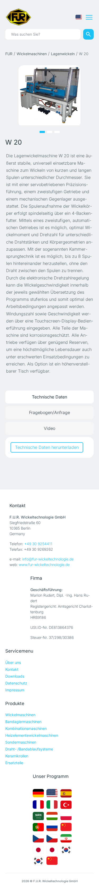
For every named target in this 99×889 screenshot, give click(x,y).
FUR (8, 53)
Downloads (14, 676)
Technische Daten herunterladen (47, 447)
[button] (42, 132)
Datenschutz (16, 683)
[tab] (49, 397)
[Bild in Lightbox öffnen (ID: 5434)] (49, 95)
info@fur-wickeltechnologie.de (48, 559)
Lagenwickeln (63, 53)
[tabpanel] (49, 447)
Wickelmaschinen (32, 53)
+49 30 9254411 (38, 543)
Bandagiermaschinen (23, 721)
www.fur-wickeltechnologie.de (44, 564)
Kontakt (11, 669)
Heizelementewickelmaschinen (31, 735)
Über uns (13, 662)
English (79, 17)
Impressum (14, 690)
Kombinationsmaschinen (26, 728)
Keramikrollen (16, 756)
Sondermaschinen (20, 742)
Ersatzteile (14, 762)
